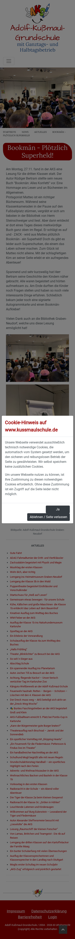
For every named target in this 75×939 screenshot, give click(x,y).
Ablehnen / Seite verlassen (48, 517)
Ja (58, 509)
